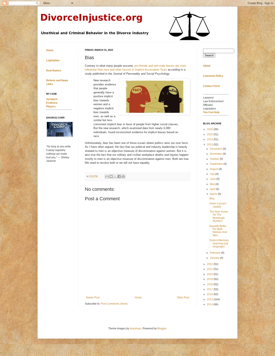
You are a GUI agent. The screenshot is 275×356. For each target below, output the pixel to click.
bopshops (135, 328)
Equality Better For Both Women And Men (218, 231)
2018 (210, 284)
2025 (210, 134)
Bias (212, 198)
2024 (210, 139)
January (215, 257)
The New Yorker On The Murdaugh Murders (218, 216)
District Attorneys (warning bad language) (219, 243)
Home (138, 297)
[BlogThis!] (111, 176)
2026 (210, 129)
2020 (210, 274)
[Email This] (107, 176)
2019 (210, 279)
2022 (210, 264)
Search (209, 55)
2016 (210, 294)
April (213, 189)
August (214, 169)
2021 (210, 269)
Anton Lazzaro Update (217, 205)
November (216, 153)
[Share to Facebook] (119, 176)
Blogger (161, 328)
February (215, 252)
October (215, 158)
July (212, 174)
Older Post (183, 297)
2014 (210, 304)
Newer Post (92, 297)
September (216, 163)
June (213, 178)
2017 (210, 289)
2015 (210, 299)
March (214, 194)
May (212, 184)
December (216, 148)
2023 (210, 144)
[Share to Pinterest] (123, 176)
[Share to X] (115, 176)
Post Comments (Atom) (114, 303)
